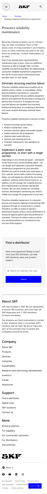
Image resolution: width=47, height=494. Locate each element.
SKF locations (9, 407)
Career (5, 380)
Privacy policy (33, 481)
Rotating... (19, 16)
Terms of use (20, 481)
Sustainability (8, 366)
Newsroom (7, 384)
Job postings (8, 445)
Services (6, 356)
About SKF (7, 347)
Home (4, 16)
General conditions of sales (27, 484)
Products (6, 352)
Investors (6, 375)
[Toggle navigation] (6, 7)
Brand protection (10, 426)
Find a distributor (10, 398)
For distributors (10, 440)
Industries (7, 361)
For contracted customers (15, 435)
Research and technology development (22, 370)
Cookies (5, 488)
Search (24, 279)
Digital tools (8, 403)
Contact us (7, 412)
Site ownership (8, 484)
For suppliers (8, 430)
